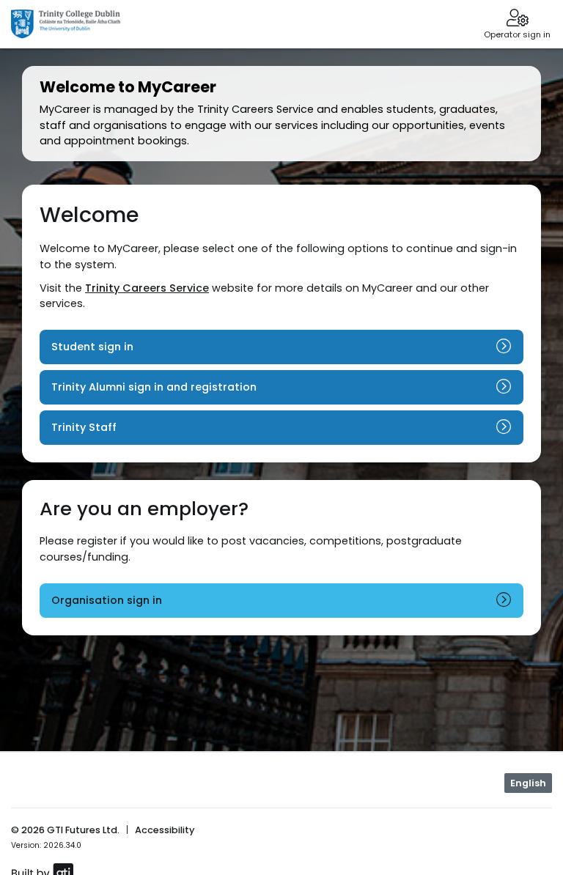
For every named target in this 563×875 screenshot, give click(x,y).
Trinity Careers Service (147, 288)
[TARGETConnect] (65, 24)
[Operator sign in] (517, 19)
